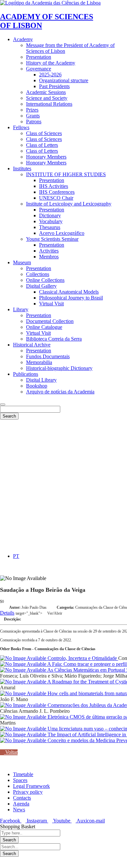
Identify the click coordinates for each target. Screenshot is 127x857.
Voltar (11, 752)
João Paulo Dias (34, 607)
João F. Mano (14, 699)
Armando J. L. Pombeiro (44, 711)
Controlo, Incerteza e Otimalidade (82, 658)
